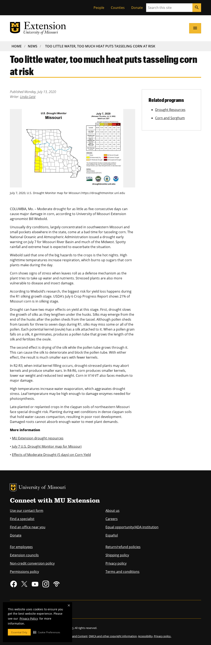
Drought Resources (170, 109)
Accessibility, (145, 636)
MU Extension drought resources (37, 438)
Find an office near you (27, 527)
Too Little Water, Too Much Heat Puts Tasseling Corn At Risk (100, 46)
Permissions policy (24, 571)
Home (17, 46)
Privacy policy (116, 563)
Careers (112, 519)
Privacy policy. (162, 636)
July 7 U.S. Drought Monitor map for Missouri (47, 446)
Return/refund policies (123, 547)
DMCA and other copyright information (113, 636)
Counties (118, 7)
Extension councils (24, 555)
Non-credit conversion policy (32, 563)
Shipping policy (117, 555)
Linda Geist (27, 96)
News (32, 46)
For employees (21, 547)
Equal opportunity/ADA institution (132, 527)
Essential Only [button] (19, 632)
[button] (46, 632)
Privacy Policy (29, 618)
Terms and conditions (122, 571)
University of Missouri (42, 488)
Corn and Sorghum (170, 118)
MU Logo (13, 487)
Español (112, 535)
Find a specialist (22, 519)
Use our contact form (26, 510)
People (99, 7)
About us (113, 510)
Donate (137, 7)
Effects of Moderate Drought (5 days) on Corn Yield (51, 454)
